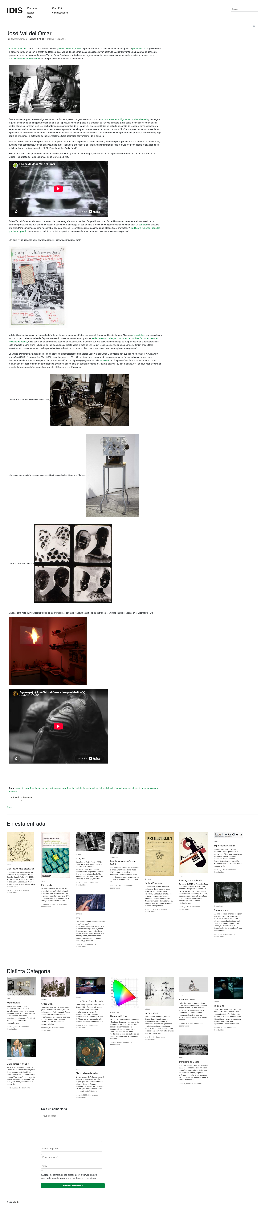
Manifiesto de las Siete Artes (20, 869)
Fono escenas (221, 910)
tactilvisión (105, 360)
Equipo (30, 13)
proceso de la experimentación (24, 58)
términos (148, 879)
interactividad (106, 788)
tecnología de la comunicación (143, 788)
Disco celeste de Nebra (87, 1073)
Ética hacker (47, 885)
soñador (143, 224)
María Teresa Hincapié (18, 1064)
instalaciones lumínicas (86, 788)
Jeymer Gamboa (19, 38)
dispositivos (114, 857)
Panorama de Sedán (189, 1062)
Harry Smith (81, 858)
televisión (13, 791)
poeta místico (138, 48)
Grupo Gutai (47, 1004)
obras (181, 995)
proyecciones (120, 788)
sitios (216, 841)
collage (45, 788)
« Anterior (16, 797)
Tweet (9, 807)
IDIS (15, 10)
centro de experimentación (28, 788)
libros (9, 864)
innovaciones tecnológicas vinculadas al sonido (124, 119)
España (60, 38)
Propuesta (32, 8)
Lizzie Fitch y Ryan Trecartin (89, 1001)
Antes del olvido (187, 999)
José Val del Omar (17, 48)
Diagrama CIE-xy (118, 1016)
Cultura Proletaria (153, 883)
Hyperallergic (13, 1003)
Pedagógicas (138, 335)
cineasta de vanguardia (70, 48)
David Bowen (151, 1013)
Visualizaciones (60, 13)
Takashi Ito (219, 1006)
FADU (30, 17)
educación (55, 788)
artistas (50, 38)
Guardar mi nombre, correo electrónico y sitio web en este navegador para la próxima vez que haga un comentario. (69, 1176)
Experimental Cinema (224, 846)
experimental (68, 788)
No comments (196, 1083)
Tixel (78, 918)
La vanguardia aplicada (190, 880)
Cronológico (58, 8)
